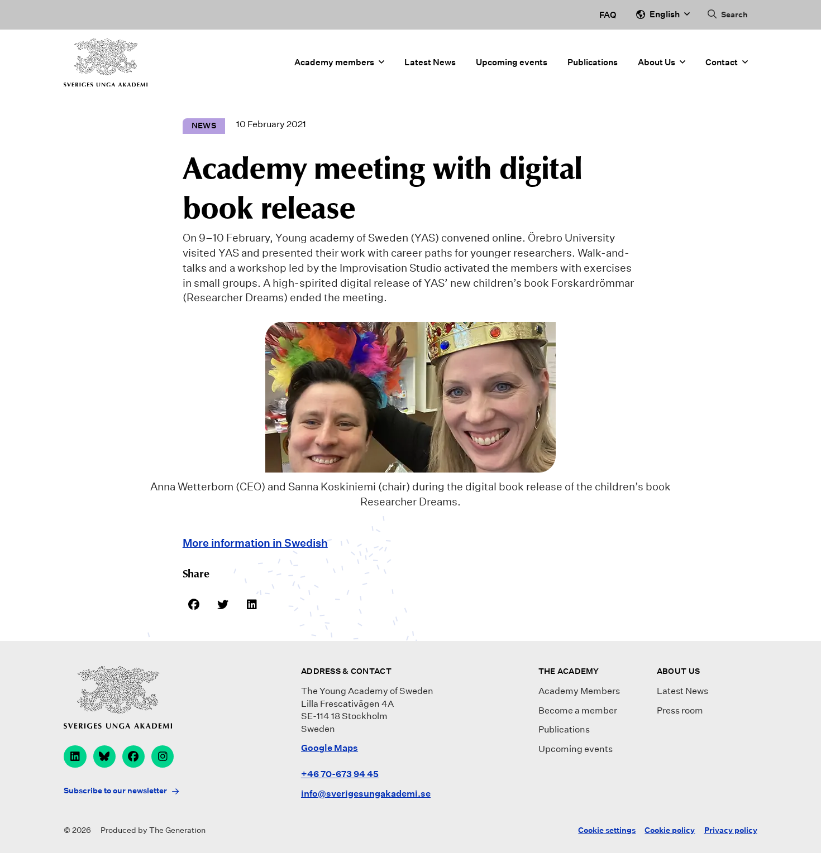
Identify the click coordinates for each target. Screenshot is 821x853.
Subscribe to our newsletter (115, 790)
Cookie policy (670, 830)
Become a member (577, 710)
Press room (680, 710)
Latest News (430, 62)
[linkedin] (75, 756)
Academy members (334, 62)
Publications (592, 62)
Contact (721, 62)
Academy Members (579, 691)
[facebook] (133, 756)
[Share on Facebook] (194, 604)
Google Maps (329, 748)
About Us (656, 62)
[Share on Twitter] (223, 604)
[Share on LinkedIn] (252, 604)
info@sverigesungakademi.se (366, 793)
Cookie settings (607, 830)
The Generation (177, 830)
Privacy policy (730, 830)
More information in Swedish (255, 543)
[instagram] (162, 756)
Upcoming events (511, 62)
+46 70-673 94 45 (340, 774)
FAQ (607, 14)
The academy (568, 671)
